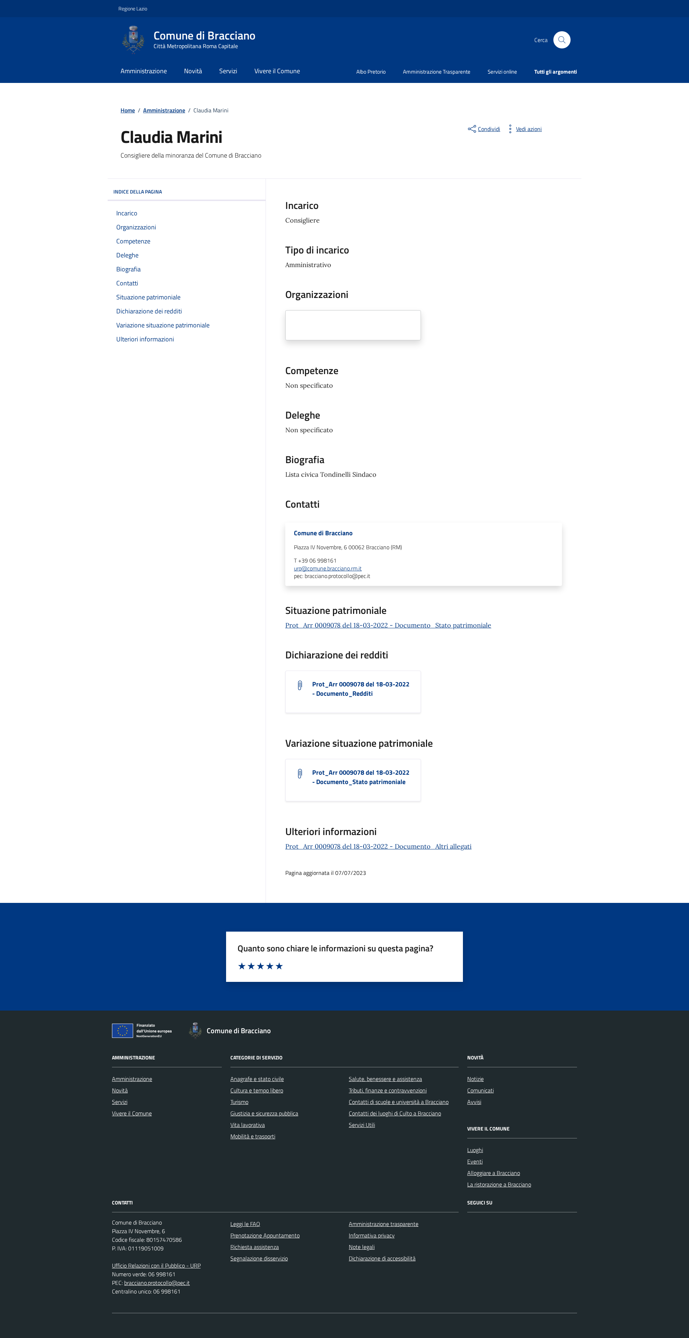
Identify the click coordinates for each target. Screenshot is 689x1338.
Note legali (362, 1247)
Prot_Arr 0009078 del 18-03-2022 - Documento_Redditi (360, 689)
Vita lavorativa (247, 1124)
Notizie (475, 1078)
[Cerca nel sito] (562, 39)
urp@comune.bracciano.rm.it (328, 569)
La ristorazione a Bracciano (499, 1184)
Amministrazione (144, 71)
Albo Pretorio (371, 71)
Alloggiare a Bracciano (493, 1173)
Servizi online (502, 71)
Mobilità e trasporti (252, 1136)
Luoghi (475, 1150)
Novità (193, 71)
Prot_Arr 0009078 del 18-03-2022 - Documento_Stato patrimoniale (388, 625)
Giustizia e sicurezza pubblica (264, 1113)
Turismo (239, 1101)
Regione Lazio (132, 8)
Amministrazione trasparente (383, 1224)
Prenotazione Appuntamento (265, 1235)
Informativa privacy (372, 1235)
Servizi (228, 71)
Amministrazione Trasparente (436, 71)
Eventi (475, 1161)
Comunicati (480, 1090)
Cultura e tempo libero (256, 1090)
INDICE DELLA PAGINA (137, 191)
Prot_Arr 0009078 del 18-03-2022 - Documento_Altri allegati (378, 846)
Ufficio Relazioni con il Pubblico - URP (156, 1265)
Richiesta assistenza (254, 1247)
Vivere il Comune (277, 71)
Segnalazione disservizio (259, 1258)
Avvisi (474, 1101)
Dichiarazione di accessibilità (382, 1258)
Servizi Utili (362, 1124)
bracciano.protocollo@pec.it (157, 1282)
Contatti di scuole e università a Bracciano (399, 1101)
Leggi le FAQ (245, 1224)
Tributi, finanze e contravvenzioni (388, 1090)
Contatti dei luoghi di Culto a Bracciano (395, 1113)
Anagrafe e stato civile (257, 1078)
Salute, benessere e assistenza (385, 1078)
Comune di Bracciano (323, 533)
